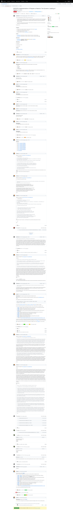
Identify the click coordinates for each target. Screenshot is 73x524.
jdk (6, 3)
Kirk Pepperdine (25, 256)
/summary (28, 304)
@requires (31, 476)
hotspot (28, 73)
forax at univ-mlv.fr (25, 197)
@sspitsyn (22, 39)
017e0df (46, 250)
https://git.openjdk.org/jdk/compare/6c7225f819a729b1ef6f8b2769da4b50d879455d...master (33, 317)
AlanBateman (19, 11)
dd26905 (46, 328)
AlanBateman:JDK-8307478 (38, 11)
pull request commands (31, 57)
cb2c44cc (24, 148)
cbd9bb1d (34, 39)
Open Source (18, 1)
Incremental (21, 146)
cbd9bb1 (46, 444)
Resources (13, 1)
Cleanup (19, 330)
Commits (23, 13)
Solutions (8, 1)
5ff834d (46, 330)
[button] (31, 15)
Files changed (34, 13)
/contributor (31, 304)
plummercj (18, 416)
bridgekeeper (18, 54)
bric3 (17, 503)
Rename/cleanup (20, 101)
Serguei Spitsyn (19, 39)
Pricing (27, 1)
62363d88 (24, 147)
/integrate (38, 321)
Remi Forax (24, 155)
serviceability (25, 73)
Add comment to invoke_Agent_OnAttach (23, 461)
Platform (4, 1)
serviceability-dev (28, 155)
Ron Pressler (24, 336)
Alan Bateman (24, 177)
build (30, 73)
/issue (35, 304)
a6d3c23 (46, 252)
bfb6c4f (46, 101)
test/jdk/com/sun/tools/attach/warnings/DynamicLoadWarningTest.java (27, 432)
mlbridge (17, 153)
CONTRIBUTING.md (40, 297)
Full (18, 146)
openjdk (3, 3)
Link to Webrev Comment (19, 49)
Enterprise (22, 1)
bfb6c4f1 (20, 150)
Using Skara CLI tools (19, 44)
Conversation (17, 13)
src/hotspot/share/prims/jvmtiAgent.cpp (24, 420)
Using (18, 43)
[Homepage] (1, 1)
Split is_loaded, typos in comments (22, 444)
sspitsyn (18, 430)
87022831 (24, 146)
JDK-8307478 (19, 35)
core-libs (33, 73)
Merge (18, 99)
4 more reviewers (49, 16)
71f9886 (46, 461)
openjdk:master (31, 11)
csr (29, 324)
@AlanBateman (18, 64)
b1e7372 (46, 99)
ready (24, 324)
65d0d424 (24, 149)
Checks (28, 13)
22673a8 (46, 225)
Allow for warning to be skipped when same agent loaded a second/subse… (27, 252)
